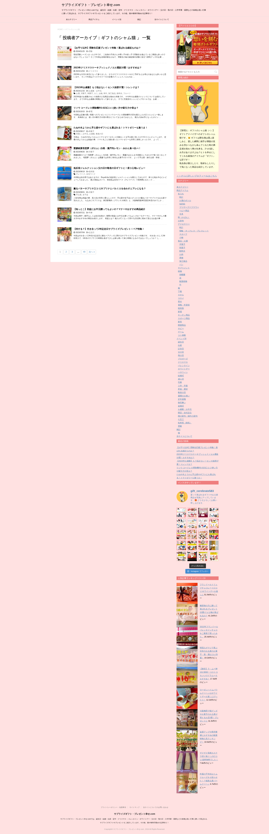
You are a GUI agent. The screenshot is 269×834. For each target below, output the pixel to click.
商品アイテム (94, 19)
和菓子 (90, 93)
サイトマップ (134, 807)
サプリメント (184, 268)
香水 (180, 301)
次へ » (92, 252)
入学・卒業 (183, 386)
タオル (181, 295)
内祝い (79, 134)
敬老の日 (99, 134)
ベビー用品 (184, 210)
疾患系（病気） (185, 423)
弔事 (90, 213)
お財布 (181, 221)
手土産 (79, 195)
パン (181, 264)
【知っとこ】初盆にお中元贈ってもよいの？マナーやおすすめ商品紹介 (109, 209)
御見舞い (182, 402)
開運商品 (182, 325)
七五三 (181, 419)
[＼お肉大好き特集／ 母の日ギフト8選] (192, 512)
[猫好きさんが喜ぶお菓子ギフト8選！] (203, 556)
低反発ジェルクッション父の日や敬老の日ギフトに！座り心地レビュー (109, 168)
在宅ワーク (90, 174)
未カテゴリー (71, 19)
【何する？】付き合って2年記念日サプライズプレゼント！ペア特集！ (109, 229)
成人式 (181, 379)
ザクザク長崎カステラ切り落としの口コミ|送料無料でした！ (209, 756)
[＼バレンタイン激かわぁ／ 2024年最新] (203, 534)
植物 (180, 271)
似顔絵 (182, 204)
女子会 (85, 195)
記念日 (91, 232)
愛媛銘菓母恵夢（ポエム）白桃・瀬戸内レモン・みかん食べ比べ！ (107, 148)
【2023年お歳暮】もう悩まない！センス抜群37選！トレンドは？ (106, 87)
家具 (180, 322)
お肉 (181, 254)
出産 (180, 345)
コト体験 (182, 335)
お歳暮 (92, 134)
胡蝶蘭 (182, 274)
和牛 (105, 93)
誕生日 (181, 342)
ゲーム (181, 332)
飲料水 (119, 93)
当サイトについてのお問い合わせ (155, 807)
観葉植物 (183, 281)
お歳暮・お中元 (95, 91)
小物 (181, 237)
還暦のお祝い (184, 396)
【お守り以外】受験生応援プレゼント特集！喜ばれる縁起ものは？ (107, 48)
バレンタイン (184, 365)
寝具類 (91, 171)
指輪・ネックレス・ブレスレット (194, 231)
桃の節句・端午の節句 (188, 416)
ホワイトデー (184, 369)
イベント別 (116, 19)
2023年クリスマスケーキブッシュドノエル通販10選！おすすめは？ (108, 67)
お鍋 (100, 93)
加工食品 (112, 93)
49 (84, 252)
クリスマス (93, 71)
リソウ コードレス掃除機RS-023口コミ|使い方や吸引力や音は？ (106, 108)
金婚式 (181, 406)
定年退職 (182, 399)
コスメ (181, 298)
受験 (90, 51)
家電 (90, 111)
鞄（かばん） (184, 217)
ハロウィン (183, 372)
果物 (181, 258)
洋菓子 (83, 93)
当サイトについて (161, 19)
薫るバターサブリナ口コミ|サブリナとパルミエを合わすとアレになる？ (110, 188)
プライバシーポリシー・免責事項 (113, 807)
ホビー (181, 328)
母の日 (181, 355)
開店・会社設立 (185, 413)
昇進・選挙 (183, 389)
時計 (181, 197)
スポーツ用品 (184, 318)
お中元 (85, 134)
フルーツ (127, 93)
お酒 (78, 93)
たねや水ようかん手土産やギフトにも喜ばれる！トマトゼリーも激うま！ (111, 127)
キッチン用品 (184, 315)
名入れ (181, 194)
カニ (96, 93)
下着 (180, 291)
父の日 (181, 352)
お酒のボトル (185, 200)
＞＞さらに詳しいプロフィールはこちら (197, 176)
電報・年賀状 (184, 305)
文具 (181, 214)
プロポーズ (183, 359)
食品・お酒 (183, 241)
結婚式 (181, 375)
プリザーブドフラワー (189, 207)
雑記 (139, 19)
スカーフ (183, 234)
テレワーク (80, 174)
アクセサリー (184, 224)
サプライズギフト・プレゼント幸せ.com (91, 5)
